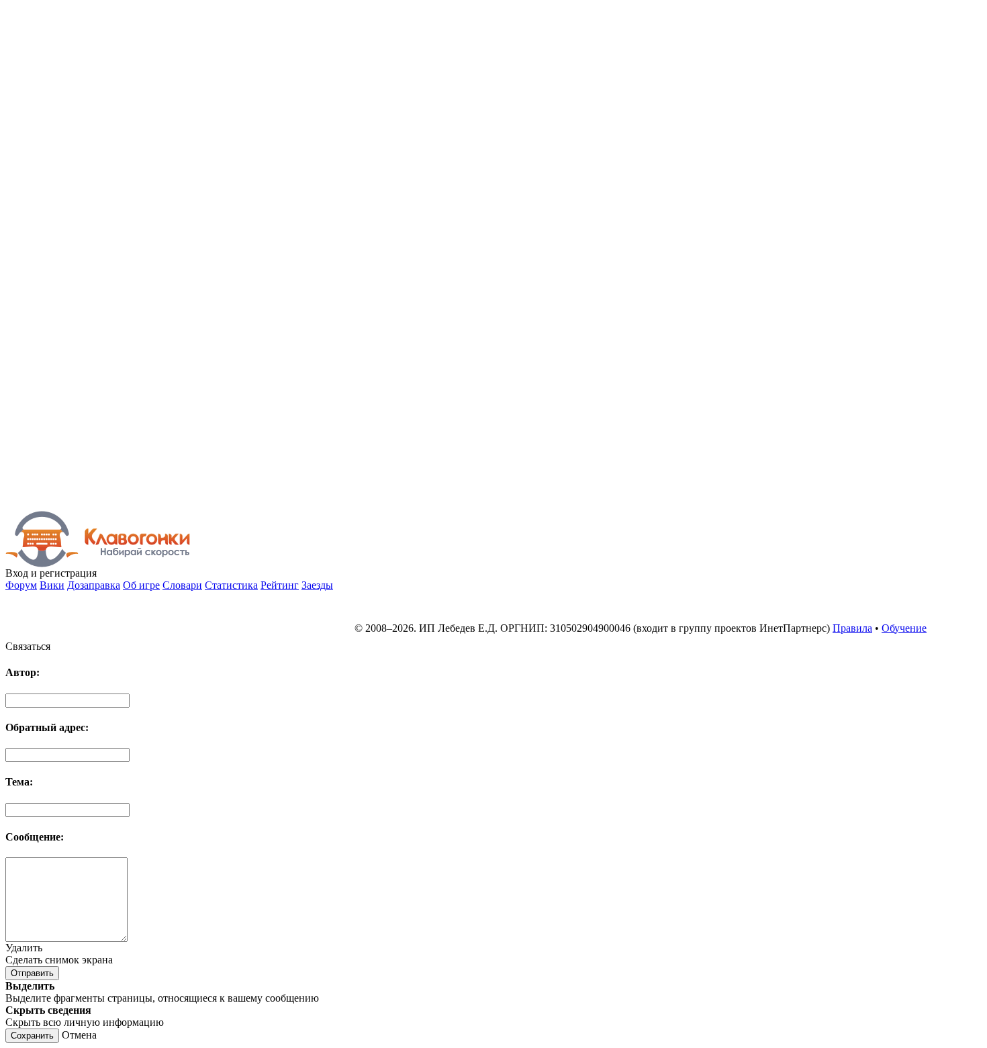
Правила (852, 628)
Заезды (317, 585)
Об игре (141, 585)
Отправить (32, 973)
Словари (182, 585)
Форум (21, 585)
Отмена (79, 1035)
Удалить (23, 947)
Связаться (27, 646)
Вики (52, 585)
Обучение (904, 628)
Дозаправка (93, 585)
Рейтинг (280, 585)
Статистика (231, 585)
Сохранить (32, 1036)
